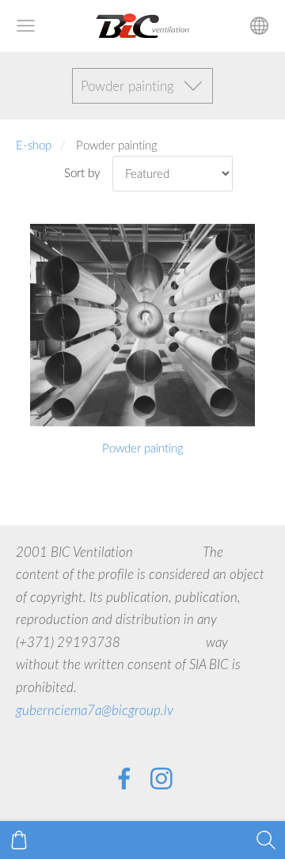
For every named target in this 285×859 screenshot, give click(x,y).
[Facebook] (124, 778)
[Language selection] (259, 25)
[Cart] (19, 840)
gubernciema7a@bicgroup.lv (94, 710)
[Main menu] (26, 25)
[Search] (266, 840)
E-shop (33, 145)
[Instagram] (161, 778)
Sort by (82, 172)
